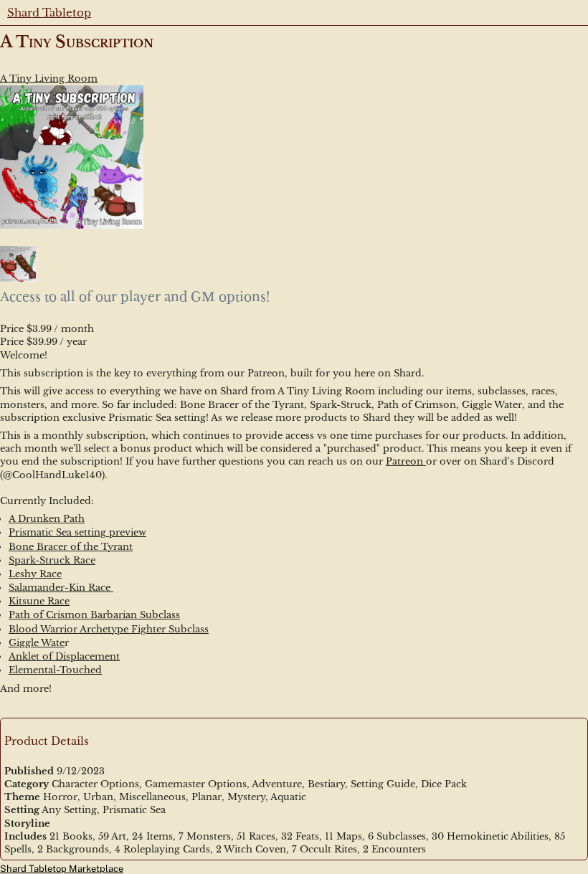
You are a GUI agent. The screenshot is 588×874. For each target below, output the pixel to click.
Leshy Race (35, 574)
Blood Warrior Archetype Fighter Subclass (109, 629)
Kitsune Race (39, 601)
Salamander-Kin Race (61, 587)
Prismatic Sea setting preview (77, 532)
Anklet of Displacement (64, 656)
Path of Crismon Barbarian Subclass (94, 615)
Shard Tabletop (49, 12)
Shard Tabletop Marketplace (61, 868)
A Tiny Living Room (49, 78)
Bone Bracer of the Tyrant (71, 547)
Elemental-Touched (55, 670)
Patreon (406, 461)
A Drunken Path (47, 519)
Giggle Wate (37, 643)
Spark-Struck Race (52, 560)
